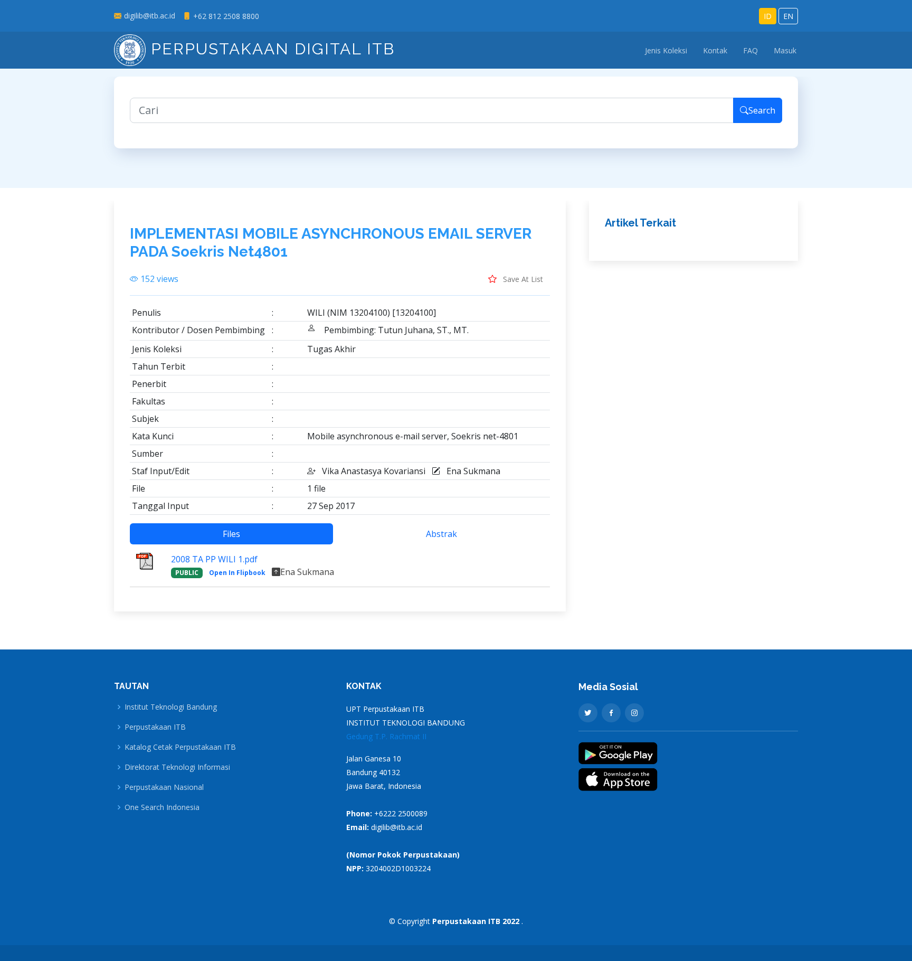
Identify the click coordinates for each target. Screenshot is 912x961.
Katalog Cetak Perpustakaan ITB (180, 747)
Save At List (522, 279)
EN (788, 16)
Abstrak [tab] (441, 534)
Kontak (715, 50)
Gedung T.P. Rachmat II (386, 736)
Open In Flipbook (237, 572)
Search (761, 110)
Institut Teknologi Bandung (171, 707)
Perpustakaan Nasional (164, 787)
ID (768, 16)
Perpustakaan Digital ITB (270, 49)
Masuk (785, 50)
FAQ (750, 50)
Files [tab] (231, 534)
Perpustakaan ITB (155, 727)
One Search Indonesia (162, 807)
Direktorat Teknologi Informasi (177, 767)
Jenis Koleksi (666, 50)
